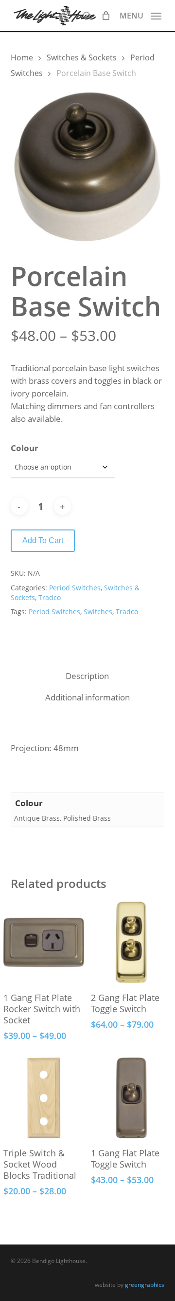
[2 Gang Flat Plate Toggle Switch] (131, 942)
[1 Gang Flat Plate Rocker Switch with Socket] (43, 942)
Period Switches (75, 587)
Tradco (49, 597)
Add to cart (42, 540)
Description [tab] (87, 675)
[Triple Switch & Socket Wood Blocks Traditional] (43, 1097)
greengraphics (144, 1285)
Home (22, 57)
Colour (24, 447)
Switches (98, 611)
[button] (140, 14)
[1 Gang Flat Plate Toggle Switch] (131, 1097)
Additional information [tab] (87, 697)
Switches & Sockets (82, 57)
